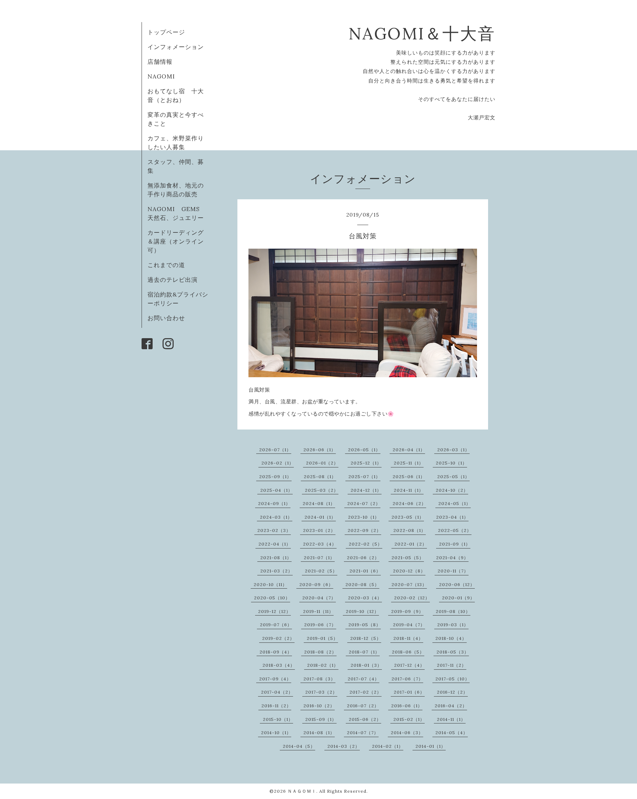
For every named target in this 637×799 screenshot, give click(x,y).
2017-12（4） (409, 665)
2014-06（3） (407, 732)
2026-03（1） (453, 449)
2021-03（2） (276, 571)
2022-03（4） (320, 544)
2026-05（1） (364, 449)
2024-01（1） (320, 517)
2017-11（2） (451, 665)
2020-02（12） (412, 597)
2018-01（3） (366, 665)
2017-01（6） (409, 692)
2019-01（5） (322, 638)
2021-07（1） (319, 557)
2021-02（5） (321, 571)
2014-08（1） (319, 732)
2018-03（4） (278, 665)
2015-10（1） (278, 719)
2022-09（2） (364, 530)
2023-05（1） (407, 517)
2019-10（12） (362, 611)
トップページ (166, 32)
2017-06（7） (407, 678)
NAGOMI (164, 76)
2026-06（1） (319, 449)
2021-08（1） (276, 557)
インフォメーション (175, 46)
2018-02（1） (322, 665)
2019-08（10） (453, 611)
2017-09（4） (275, 678)
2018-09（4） (276, 652)
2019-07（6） (276, 624)
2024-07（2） (363, 503)
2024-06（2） (409, 503)
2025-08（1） (320, 476)
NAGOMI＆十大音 (421, 33)
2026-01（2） (322, 463)
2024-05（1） (454, 503)
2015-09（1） (321, 719)
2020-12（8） (409, 571)
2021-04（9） (452, 557)
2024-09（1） (274, 503)
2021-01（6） (365, 571)
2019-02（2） (278, 638)
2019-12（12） (274, 611)
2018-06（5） (408, 652)
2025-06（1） (409, 476)
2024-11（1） (409, 490)
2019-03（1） (453, 624)
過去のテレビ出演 (172, 279)
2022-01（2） (410, 544)
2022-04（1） (274, 544)
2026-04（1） (409, 449)
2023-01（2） (319, 530)
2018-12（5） (365, 638)
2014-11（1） (451, 719)
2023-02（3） (274, 530)
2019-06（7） (320, 624)
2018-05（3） (452, 652)
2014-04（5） (299, 746)
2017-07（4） (363, 678)
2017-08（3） (319, 678)
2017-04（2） (277, 692)
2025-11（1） (409, 463)
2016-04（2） (451, 705)
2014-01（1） (430, 746)
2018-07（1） (364, 652)
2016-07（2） (363, 705)
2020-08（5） (362, 584)
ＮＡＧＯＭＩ (302, 791)
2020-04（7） (319, 597)
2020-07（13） (409, 584)
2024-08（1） (319, 503)
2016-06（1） (406, 705)
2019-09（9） (407, 611)
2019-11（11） (318, 611)
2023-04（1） (452, 517)
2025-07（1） (364, 476)
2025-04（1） (276, 490)
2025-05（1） (453, 476)
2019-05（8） (364, 624)
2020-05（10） (272, 597)
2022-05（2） (454, 530)
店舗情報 (160, 61)
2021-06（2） (363, 557)
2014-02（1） (387, 746)
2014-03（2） (343, 746)
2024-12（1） (366, 490)
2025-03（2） (321, 490)
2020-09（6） (316, 584)
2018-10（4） (451, 638)
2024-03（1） (276, 517)
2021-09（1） (454, 544)
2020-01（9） (458, 597)
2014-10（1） (276, 732)
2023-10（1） (363, 517)
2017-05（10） (452, 678)
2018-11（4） (408, 638)
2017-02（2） (365, 692)
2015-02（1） (409, 719)
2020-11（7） (453, 571)
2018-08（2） (320, 652)
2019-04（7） (409, 624)
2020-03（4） (365, 597)
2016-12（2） (452, 692)
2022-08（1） (409, 530)
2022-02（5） (365, 544)
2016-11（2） (276, 705)
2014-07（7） (363, 732)
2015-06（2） (365, 719)
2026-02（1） (277, 463)
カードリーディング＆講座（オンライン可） (175, 241)
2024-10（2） (452, 490)
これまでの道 (166, 265)
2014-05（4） (451, 732)
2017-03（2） (321, 692)
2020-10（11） (270, 584)
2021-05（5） (407, 557)
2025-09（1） (275, 476)
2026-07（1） (275, 449)
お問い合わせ (166, 318)
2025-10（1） (451, 463)
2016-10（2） (319, 705)
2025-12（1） (366, 463)
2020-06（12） (457, 584)
